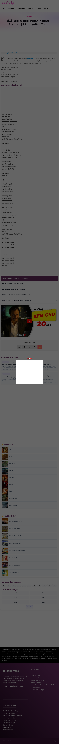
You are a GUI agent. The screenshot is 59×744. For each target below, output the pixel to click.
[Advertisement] (29, 371)
